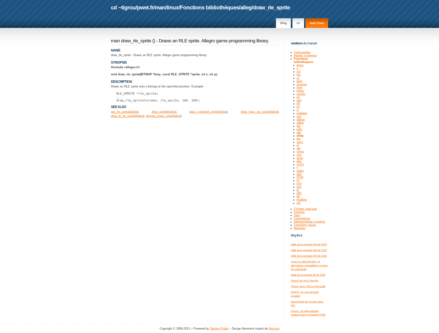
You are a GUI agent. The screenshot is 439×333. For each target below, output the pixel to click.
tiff (298, 103)
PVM (300, 177)
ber (299, 139)
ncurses (302, 84)
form (299, 87)
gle (298, 148)
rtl (298, 180)
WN (299, 193)
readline (302, 199)
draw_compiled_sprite (203, 112)
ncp (299, 155)
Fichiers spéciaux (305, 209)
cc (298, 78)
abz (299, 132)
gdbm (300, 123)
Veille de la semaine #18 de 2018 (309, 250)
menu (300, 90)
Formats (299, 212)
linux (173, 7)
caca (300, 142)
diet (299, 161)
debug (301, 119)
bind (299, 81)
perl (299, 100)
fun (299, 74)
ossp (300, 158)
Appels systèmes (305, 55)
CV (298, 23)
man (160, 7)
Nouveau (299, 228)
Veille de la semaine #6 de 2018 (308, 274)
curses (301, 94)
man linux (317, 23)
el (298, 145)
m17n (300, 164)
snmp (300, 151)
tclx (299, 187)
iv (298, 110)
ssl (298, 71)
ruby (299, 129)
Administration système (309, 221)
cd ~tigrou (123, 7)
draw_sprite (159, 112)
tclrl (299, 183)
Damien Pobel (219, 328)
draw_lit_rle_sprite (123, 116)
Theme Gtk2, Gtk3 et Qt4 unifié (308, 286)
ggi (298, 126)
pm (299, 203)
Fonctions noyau (305, 225)
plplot (300, 171)
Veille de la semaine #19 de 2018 (309, 244)
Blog (283, 23)
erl (298, 97)
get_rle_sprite (120, 112)
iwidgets (302, 113)
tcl (298, 106)
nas (299, 116)
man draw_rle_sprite (131, 40)
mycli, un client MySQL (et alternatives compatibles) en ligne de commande (309, 265)
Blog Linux (296, 235)
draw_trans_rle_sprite (255, 112)
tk (298, 190)
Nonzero (274, 328)
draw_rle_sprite (271, 7)
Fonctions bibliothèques (209, 7)
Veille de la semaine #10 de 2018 (309, 255)
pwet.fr (145, 7)
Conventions (302, 218)
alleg (246, 7)
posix (300, 65)
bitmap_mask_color (159, 116)
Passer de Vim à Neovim (304, 280)
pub (299, 174)
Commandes (302, 52)
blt (298, 196)
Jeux (297, 215)
